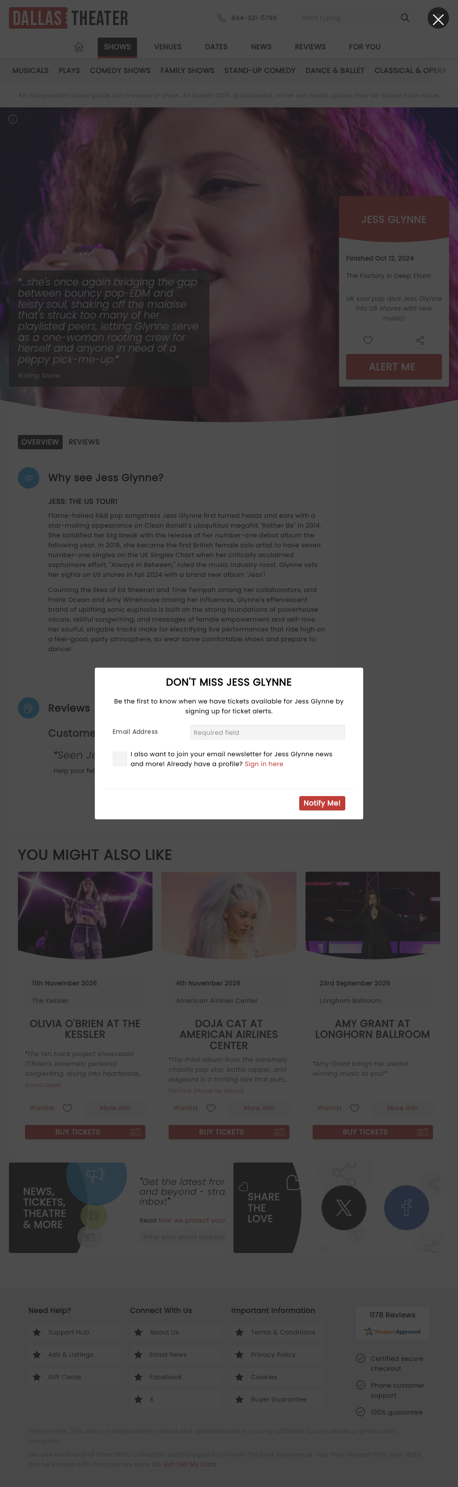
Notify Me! (322, 803)
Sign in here (264, 763)
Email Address (135, 731)
